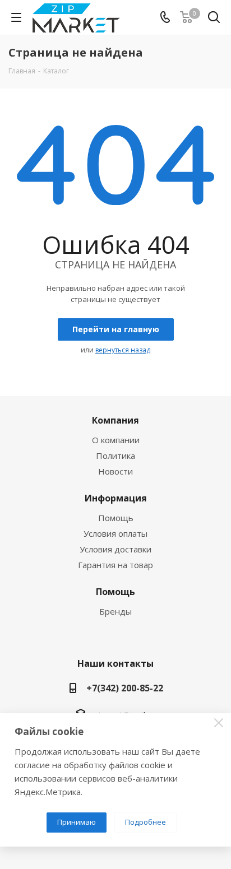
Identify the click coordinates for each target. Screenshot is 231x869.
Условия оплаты (115, 533)
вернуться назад (122, 350)
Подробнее (145, 822)
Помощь (115, 517)
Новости (115, 471)
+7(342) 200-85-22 (124, 688)
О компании (116, 439)
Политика (115, 455)
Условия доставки (115, 549)
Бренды (115, 611)
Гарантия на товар (115, 564)
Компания (115, 420)
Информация (116, 498)
